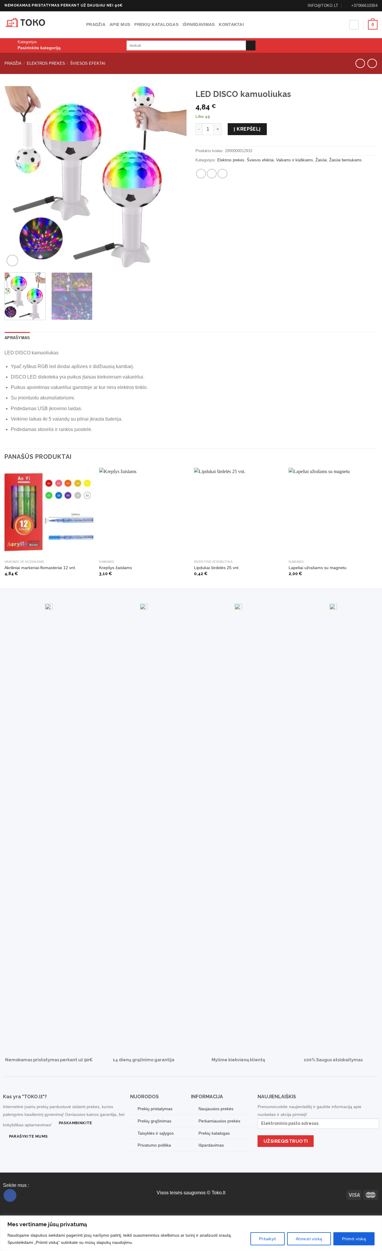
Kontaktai (231, 24)
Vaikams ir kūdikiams (294, 160)
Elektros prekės (46, 63)
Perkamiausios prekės (219, 1121)
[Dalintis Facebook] (201, 174)
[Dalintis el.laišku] (212, 174)
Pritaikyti (267, 1238)
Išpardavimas (199, 24)
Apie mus (120, 24)
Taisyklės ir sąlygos (156, 1133)
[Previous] (15, 177)
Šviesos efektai (87, 63)
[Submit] (251, 46)
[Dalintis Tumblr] (222, 174)
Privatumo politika (154, 1145)
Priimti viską (354, 1238)
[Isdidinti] (12, 260)
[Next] (175, 177)
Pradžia (95, 24)
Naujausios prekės (215, 1108)
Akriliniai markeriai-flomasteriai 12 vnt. (40, 567)
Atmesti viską (309, 1238)
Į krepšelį (247, 129)
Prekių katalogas (156, 24)
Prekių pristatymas (155, 1108)
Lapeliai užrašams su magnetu (317, 567)
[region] (191, 1233)
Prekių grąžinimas (154, 1121)
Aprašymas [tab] (17, 338)
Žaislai (321, 160)
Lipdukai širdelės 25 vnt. (217, 567)
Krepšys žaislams (115, 567)
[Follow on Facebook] (10, 1195)
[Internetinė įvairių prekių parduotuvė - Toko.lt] (40, 25)
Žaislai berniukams (345, 160)
